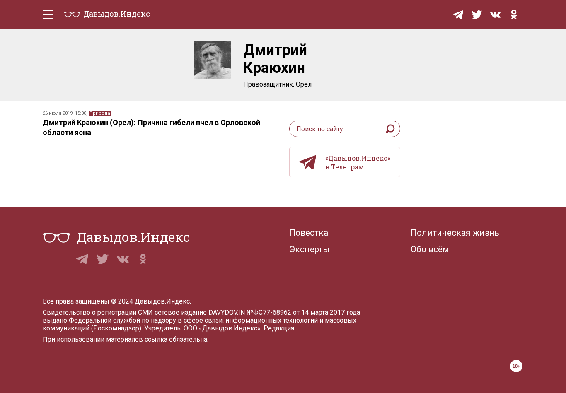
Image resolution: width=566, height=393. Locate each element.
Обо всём (430, 249)
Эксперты (309, 249)
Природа (99, 113)
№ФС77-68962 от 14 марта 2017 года (303, 312)
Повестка (308, 233)
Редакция (279, 328)
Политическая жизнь (455, 233)
